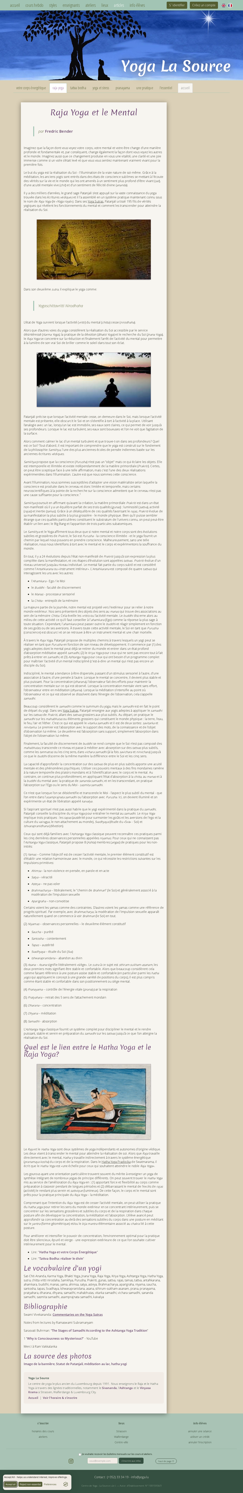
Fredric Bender (59, 131)
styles (53, 5)
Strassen (121, 1431)
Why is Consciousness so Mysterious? (55, 1338)
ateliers (90, 5)
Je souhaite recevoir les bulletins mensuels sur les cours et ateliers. (117, 1454)
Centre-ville (121, 1442)
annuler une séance (200, 1431)
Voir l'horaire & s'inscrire (60, 1398)
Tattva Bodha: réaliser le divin (61, 1258)
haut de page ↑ (166, 1461)
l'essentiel (166, 87)
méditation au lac (97, 1364)
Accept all (11, 1484)
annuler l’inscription (200, 1442)
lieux (104, 5)
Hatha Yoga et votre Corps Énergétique (68, 1252)
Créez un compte (203, 5)
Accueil (33, 1398)
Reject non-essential (30, 1484)
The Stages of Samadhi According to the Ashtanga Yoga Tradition (99, 1330)
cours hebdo (34, 5)
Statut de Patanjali (69, 1364)
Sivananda (109, 1388)
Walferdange (121, 1437)
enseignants (71, 5)
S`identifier (177, 5)
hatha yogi (119, 1364)
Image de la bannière (39, 1364)
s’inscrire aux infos (131, 1460)
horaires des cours (43, 1431)
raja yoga (58, 87)
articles (119, 5)
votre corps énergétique (31, 87)
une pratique (144, 87)
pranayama (123, 87)
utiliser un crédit (200, 1437)
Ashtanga (126, 1388)
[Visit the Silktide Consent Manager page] (65, 1484)
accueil (15, 5)
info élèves (137, 5)
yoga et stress (101, 87)
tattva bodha (78, 87)
